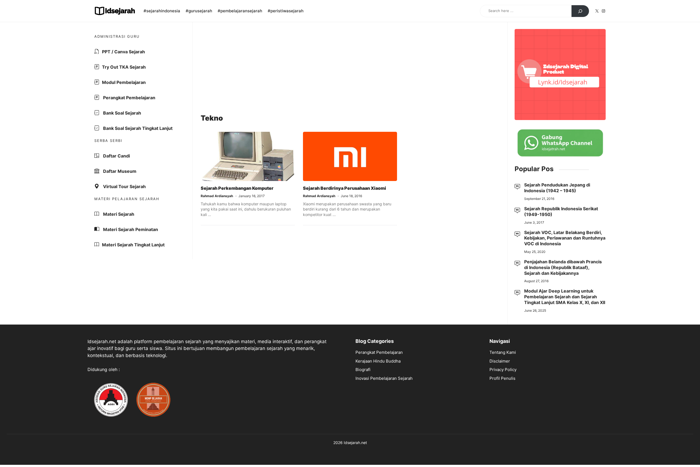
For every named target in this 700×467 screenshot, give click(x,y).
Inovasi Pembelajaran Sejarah (384, 378)
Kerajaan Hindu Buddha (378, 361)
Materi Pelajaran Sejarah (126, 199)
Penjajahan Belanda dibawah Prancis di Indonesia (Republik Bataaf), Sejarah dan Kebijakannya (563, 267)
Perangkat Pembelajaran (128, 97)
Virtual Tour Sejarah (124, 186)
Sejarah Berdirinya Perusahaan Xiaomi (344, 188)
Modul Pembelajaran (124, 82)
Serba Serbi (108, 140)
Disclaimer (499, 361)
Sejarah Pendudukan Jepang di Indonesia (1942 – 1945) (557, 187)
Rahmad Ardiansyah (217, 196)
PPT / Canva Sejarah (123, 51)
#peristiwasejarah (286, 10)
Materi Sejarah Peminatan (130, 229)
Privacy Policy (503, 369)
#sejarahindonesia (162, 10)
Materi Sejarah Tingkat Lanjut (133, 244)
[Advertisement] (350, 68)
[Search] (580, 11)
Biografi (363, 369)
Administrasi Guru (117, 36)
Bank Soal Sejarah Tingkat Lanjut (137, 128)
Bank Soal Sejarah (121, 113)
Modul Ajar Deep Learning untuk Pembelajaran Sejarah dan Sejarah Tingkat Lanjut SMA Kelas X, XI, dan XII (564, 296)
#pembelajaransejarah (240, 10)
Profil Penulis (502, 378)
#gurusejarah (199, 10)
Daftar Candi (116, 156)
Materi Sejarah (118, 214)
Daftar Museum (119, 171)
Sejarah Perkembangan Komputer (237, 188)
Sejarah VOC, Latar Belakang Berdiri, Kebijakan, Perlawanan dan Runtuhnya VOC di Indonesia (564, 238)
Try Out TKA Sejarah (124, 67)
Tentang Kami (502, 352)
